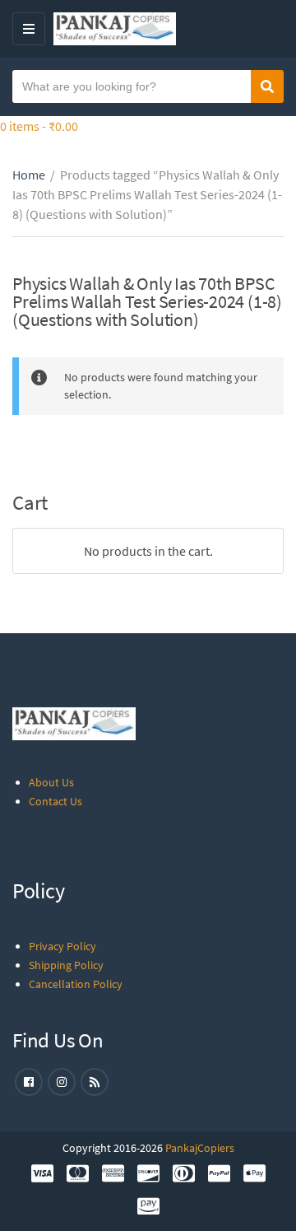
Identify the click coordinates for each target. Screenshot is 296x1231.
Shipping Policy (66, 965)
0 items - (39, 126)
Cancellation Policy (76, 984)
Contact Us (55, 801)
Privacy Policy (62, 946)
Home (28, 174)
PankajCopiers (199, 1147)
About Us (51, 782)
